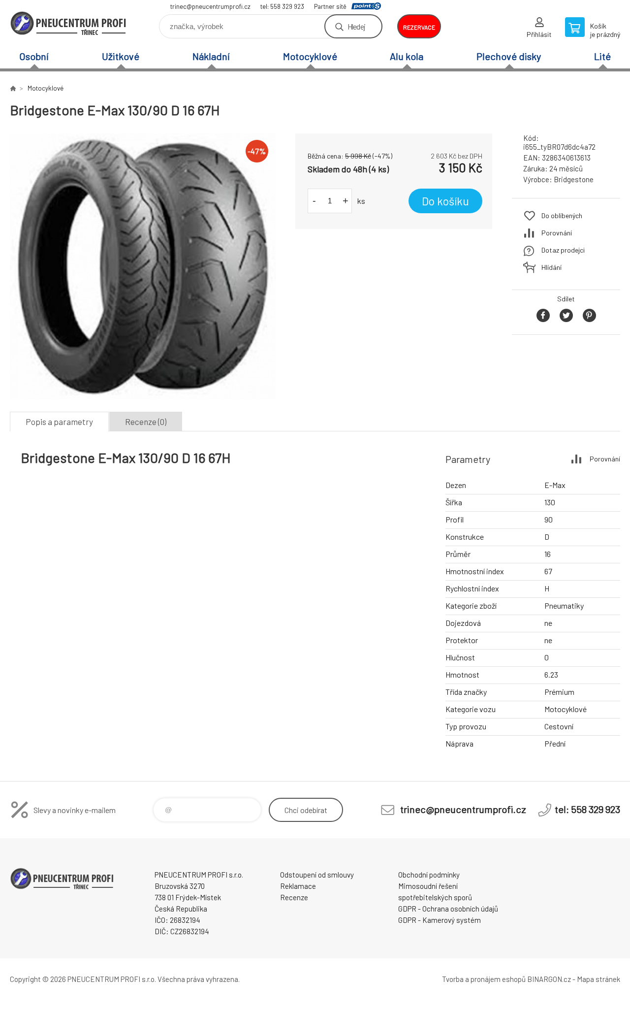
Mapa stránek (598, 979)
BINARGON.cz (549, 979)
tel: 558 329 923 (282, 6)
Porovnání (556, 233)
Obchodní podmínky (429, 874)
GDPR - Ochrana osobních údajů (448, 908)
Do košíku (445, 201)
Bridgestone (574, 179)
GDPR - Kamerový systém (439, 919)
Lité (602, 56)
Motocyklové (310, 56)
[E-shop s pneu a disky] (13, 88)
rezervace (419, 27)
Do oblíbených (561, 215)
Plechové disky (508, 56)
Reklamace (298, 885)
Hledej (356, 26)
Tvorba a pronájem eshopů (484, 979)
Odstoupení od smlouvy (317, 874)
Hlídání (551, 267)
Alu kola (406, 56)
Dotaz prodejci (563, 250)
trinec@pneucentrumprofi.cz (210, 6)
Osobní (34, 56)
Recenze (294, 897)
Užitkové (120, 56)
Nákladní (211, 56)
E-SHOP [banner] (69, 23)
